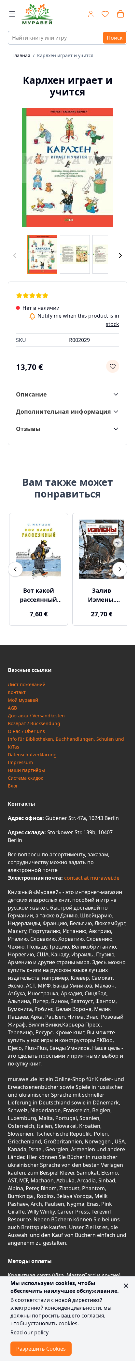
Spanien (89, 1114)
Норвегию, (21, 951)
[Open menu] (12, 14)
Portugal (66, 1114)
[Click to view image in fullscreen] (67, 167)
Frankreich (76, 1107)
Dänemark (106, 1099)
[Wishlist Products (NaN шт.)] (105, 14)
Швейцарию (96, 912)
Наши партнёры (26, 767)
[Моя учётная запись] (91, 14)
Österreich (21, 1122)
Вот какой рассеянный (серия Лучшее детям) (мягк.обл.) (37, 592)
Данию (68, 912)
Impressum (20, 759)
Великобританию (94, 943)
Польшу (37, 943)
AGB (12, 704)
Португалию (44, 927)
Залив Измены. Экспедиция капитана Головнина (98, 592)
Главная (21, 55)
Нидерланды (24, 920)
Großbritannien (63, 1138)
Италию (18, 935)
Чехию (16, 943)
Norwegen (98, 1138)
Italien (44, 1122)
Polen (101, 1130)
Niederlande (45, 1107)
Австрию (100, 927)
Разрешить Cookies (41, 1348)
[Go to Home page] (38, 14)
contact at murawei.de (91, 874)
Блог (13, 782)
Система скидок (25, 775)
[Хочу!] (112, 366)
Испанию (74, 927)
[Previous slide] (15, 567)
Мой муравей (23, 697)
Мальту (17, 927)
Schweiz (18, 1107)
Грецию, (60, 943)
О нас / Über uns (26, 728)
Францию (55, 920)
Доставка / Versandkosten (36, 712)
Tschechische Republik (63, 1130)
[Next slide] (119, 567)
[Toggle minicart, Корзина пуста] (120, 14)
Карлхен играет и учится (65, 55)
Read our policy (29, 1332)
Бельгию (81, 920)
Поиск (114, 37)
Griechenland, (25, 1138)
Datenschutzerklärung (32, 751)
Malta (46, 1114)
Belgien (101, 1107)
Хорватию (71, 935)
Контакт (17, 689)
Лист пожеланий (27, 681)
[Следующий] (120, 255)
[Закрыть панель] (126, 1286)
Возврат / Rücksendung (34, 720)
